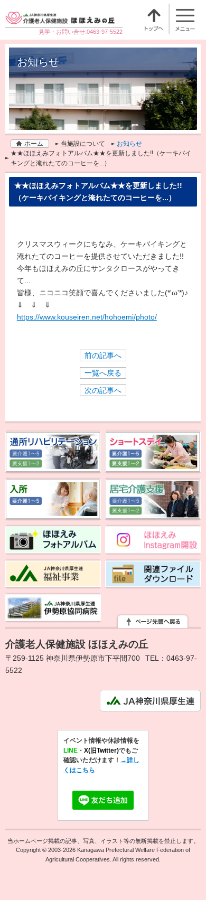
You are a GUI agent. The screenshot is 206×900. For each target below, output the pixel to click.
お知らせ (129, 143)
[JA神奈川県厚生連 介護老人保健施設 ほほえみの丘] (64, 20)
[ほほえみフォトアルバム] (53, 549)
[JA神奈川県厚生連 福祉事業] (53, 583)
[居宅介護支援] (153, 515)
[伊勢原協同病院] (53, 617)
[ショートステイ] (153, 468)
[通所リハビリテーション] (53, 468)
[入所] (53, 515)
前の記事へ (103, 355)
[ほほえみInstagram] (153, 549)
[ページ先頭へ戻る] (152, 622)
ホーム (33, 143)
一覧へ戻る (103, 373)
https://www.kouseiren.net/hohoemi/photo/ (87, 317)
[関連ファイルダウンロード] (153, 583)
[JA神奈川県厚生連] (150, 705)
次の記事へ (103, 390)
